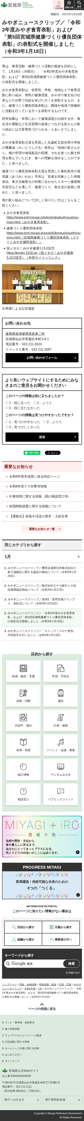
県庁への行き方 (14, 1099)
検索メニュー (79, 5)
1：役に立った (19, 403)
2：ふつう (44, 403)
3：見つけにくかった (24, 427)
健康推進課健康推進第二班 (25, 333)
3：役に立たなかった (24, 408)
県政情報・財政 (47, 984)
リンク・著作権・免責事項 (19, 1022)
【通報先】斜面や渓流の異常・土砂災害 (38, 516)
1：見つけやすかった (24, 422)
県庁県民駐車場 (55, 1099)
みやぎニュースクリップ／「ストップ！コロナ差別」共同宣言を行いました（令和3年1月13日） (42, 633)
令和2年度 (29, 988)
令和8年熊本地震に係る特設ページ (34, 476)
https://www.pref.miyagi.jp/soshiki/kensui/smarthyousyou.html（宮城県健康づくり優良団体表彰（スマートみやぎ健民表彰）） (44, 237)
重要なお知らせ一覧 (42, 529)
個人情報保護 (12, 1028)
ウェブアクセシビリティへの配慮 (23, 1035)
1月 (8, 556)
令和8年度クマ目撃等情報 (28, 486)
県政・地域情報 (27, 984)
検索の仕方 (74, 972)
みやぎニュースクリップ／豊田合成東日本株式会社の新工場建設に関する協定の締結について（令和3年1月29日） (42, 572)
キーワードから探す (19, 955)
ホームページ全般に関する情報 (22, 1048)
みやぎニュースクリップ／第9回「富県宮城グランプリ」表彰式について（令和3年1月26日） (41, 601)
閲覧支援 (69, 5)
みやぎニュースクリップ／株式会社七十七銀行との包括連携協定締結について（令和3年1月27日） (42, 587)
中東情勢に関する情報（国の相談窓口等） (40, 496)
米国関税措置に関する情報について (35, 506)
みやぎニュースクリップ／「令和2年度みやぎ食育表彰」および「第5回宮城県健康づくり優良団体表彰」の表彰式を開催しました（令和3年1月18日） (41, 617)
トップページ (9, 984)
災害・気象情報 (59, 5)
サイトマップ (12, 1061)
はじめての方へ (13, 1054)
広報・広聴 (65, 984)
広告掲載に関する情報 (17, 1041)
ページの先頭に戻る (42, 1008)
